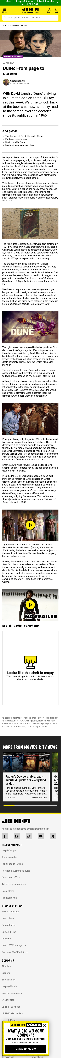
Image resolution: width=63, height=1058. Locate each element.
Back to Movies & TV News (16, 26)
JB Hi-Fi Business (11, 1006)
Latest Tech (8, 918)
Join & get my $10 (26, 1049)
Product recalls (9, 897)
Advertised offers (11, 877)
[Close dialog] (45, 1025)
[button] (10, 11)
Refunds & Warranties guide (16, 870)
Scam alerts (8, 891)
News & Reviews (10, 911)
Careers (6, 973)
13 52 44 (33, 4)
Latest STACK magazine (14, 945)
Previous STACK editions (15, 952)
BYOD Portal (8, 1000)
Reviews (6, 938)
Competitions (9, 925)
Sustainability (9, 979)
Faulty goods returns (12, 864)
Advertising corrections (14, 884)
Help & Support (9, 850)
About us (6, 966)
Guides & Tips (9, 932)
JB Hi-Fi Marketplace (12, 1013)
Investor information (12, 993)
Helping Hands (9, 986)
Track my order (9, 857)
